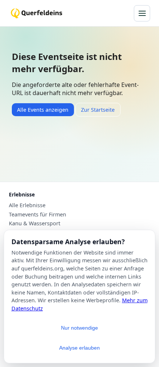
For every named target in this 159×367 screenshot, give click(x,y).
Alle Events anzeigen (42, 109)
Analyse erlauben (79, 348)
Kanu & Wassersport (34, 223)
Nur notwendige (79, 328)
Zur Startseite (98, 109)
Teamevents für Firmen (37, 214)
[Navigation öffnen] (142, 13)
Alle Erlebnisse (27, 205)
